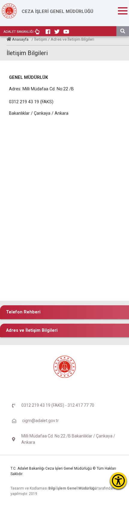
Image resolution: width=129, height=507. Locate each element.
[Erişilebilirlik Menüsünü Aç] (118, 480)
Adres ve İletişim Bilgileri (32, 330)
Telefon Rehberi (23, 312)
